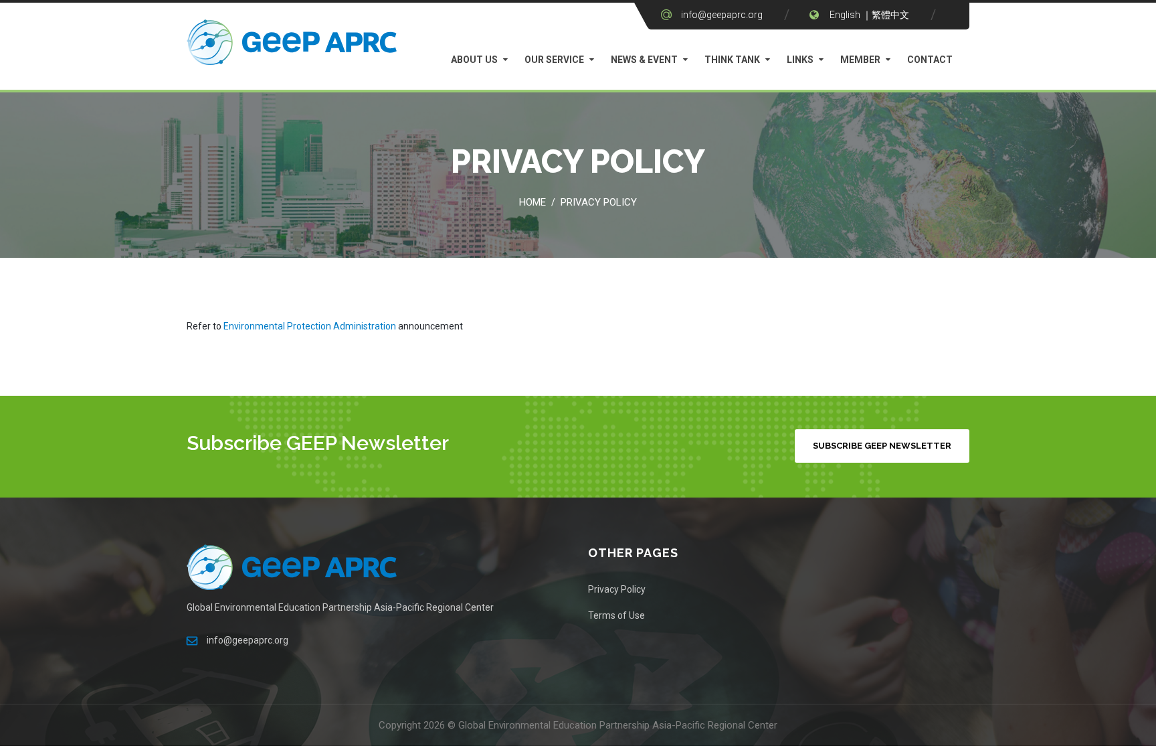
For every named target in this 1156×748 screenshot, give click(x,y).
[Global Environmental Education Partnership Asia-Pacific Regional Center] (294, 45)
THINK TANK (732, 59)
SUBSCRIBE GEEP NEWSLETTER (882, 446)
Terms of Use (616, 615)
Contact (930, 59)
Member (860, 59)
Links (800, 59)
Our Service (554, 59)
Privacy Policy (599, 202)
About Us (474, 59)
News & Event (644, 59)
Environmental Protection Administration (309, 326)
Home (532, 202)
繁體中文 (890, 14)
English (845, 14)
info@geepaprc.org (722, 14)
